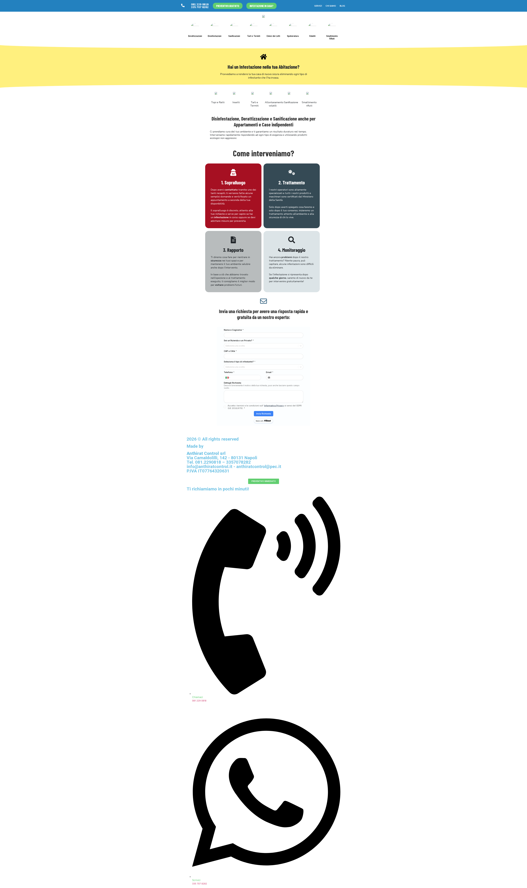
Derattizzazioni (195, 36)
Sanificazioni (234, 36)
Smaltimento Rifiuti (332, 37)
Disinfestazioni (214, 36)
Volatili (312, 36)
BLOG (342, 6)
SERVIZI (318, 6)
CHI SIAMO (331, 6)
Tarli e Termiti (253, 36)
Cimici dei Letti (273, 36)
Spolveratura (293, 36)
